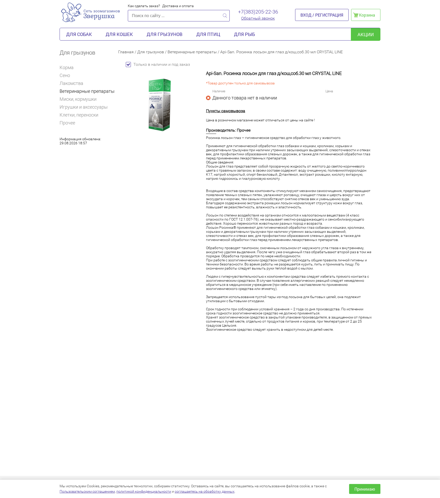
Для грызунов (165, 34)
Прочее (67, 122)
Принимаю (364, 489)
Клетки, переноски (79, 115)
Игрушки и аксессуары (84, 107)
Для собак (79, 34)
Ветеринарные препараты (87, 91)
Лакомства (71, 83)
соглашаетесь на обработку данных (205, 491)
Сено (65, 75)
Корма (67, 67)
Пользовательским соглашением (87, 491)
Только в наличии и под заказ (161, 64)
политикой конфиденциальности (143, 491)
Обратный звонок (258, 18)
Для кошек (119, 34)
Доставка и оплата (178, 6)
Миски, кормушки (78, 99)
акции (366, 34)
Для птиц (208, 34)
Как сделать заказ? (144, 6)
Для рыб (244, 34)
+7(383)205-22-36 (258, 12)
